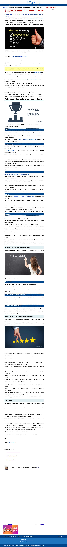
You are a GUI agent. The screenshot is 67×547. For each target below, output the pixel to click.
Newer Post (10, 524)
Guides (10, 14)
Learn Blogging (36, 5)
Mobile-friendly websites (9, 150)
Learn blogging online (29, 536)
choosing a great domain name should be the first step (29, 79)
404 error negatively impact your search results (28, 139)
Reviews (41, 5)
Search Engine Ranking (38, 14)
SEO (31, 5)
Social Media (14, 5)
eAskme (5, 7)
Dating (46, 5)
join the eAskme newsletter (21, 445)
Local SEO (18, 14)
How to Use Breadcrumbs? (11, 455)
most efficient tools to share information (35, 18)
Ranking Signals (24, 14)
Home (5, 5)
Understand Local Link (10, 459)
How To (14, 14)
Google (7, 14)
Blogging (9, 5)
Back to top (60, 536)
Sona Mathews (12, 545)
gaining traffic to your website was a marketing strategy (24, 196)
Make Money (20, 5)
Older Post (42, 524)
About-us (8, 536)
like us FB (12, 445)
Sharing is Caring (11, 442)
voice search (18, 371)
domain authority (37, 72)
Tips (8, 7)
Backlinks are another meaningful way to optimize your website (17, 174)
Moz (39, 311)
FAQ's (24, 536)
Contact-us (20, 536)
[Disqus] (24, 483)
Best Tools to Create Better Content (13, 452)
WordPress (27, 5)
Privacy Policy (14, 536)
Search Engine (31, 14)
